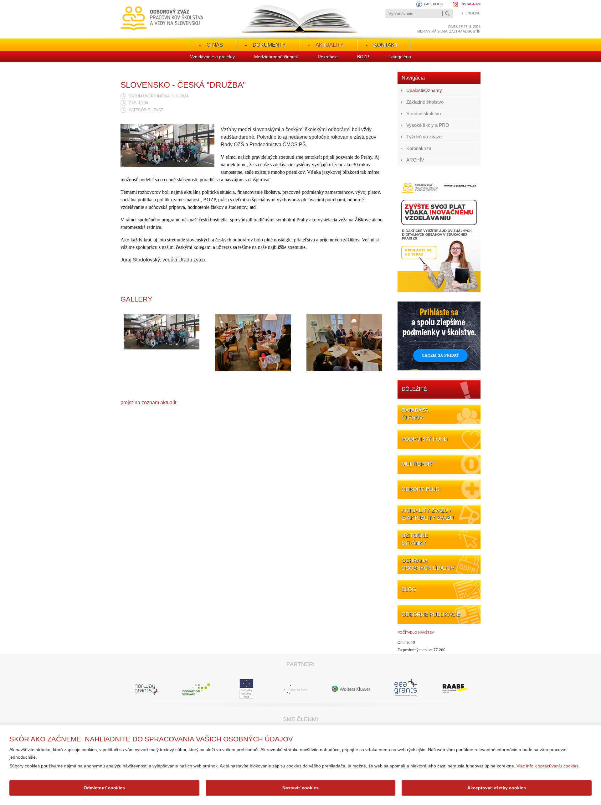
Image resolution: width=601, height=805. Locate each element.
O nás (215, 45)
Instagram (470, 4)
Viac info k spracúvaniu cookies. (548, 765)
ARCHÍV (415, 160)
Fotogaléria (399, 56)
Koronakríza (418, 148)
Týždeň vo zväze (424, 136)
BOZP (363, 56)
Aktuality (330, 45)
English (472, 13)
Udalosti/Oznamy (424, 90)
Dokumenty (269, 45)
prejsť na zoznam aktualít (148, 402)
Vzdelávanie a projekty (212, 56)
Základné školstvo (425, 102)
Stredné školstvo (423, 113)
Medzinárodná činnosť (276, 56)
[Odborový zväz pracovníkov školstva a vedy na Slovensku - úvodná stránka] (162, 18)
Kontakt (385, 45)
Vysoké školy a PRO (427, 125)
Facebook (433, 4)
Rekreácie (328, 56)
